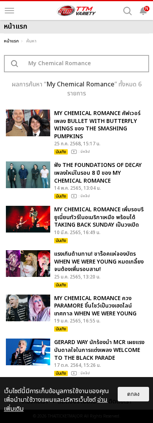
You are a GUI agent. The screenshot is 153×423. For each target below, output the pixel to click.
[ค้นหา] (127, 11)
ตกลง (133, 394)
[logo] (76, 10)
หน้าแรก (11, 41)
